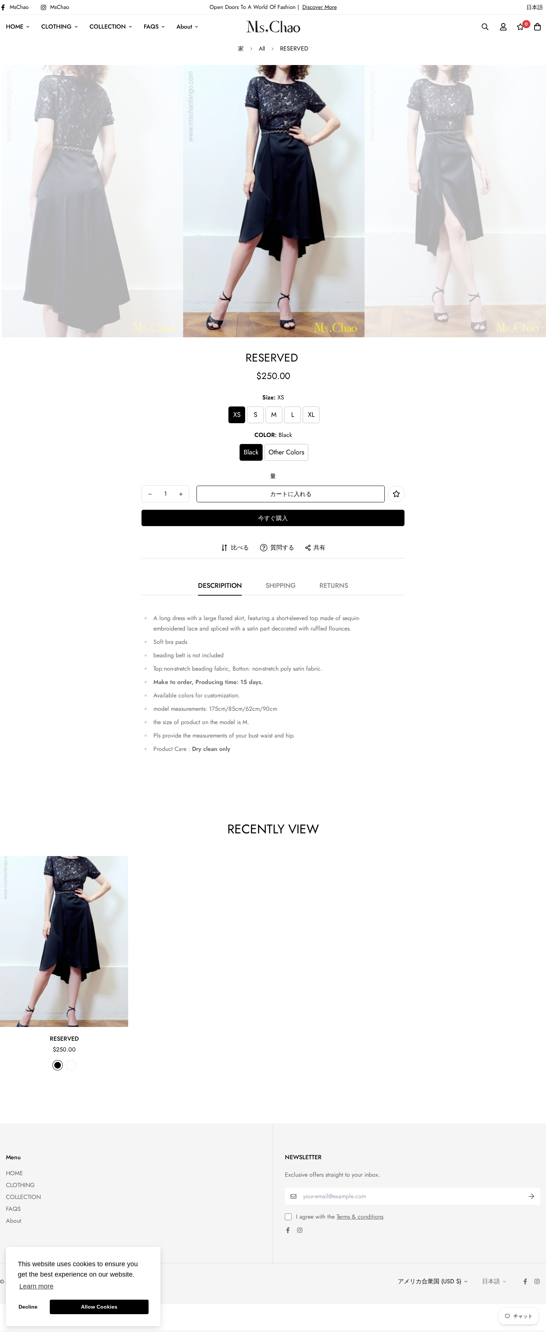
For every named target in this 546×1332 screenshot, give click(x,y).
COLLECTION (108, 26)
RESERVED (64, 1038)
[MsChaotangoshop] (273, 26)
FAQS (151, 26)
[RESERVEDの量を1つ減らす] (150, 494)
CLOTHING (56, 26)
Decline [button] (28, 1307)
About (184, 26)
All (262, 49)
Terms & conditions (360, 1216)
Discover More (319, 7)
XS (237, 414)
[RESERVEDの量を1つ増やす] (181, 494)
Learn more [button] (36, 1286)
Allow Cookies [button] (99, 1307)
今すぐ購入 (273, 518)
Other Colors (286, 452)
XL (311, 414)
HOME (14, 26)
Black (251, 452)
